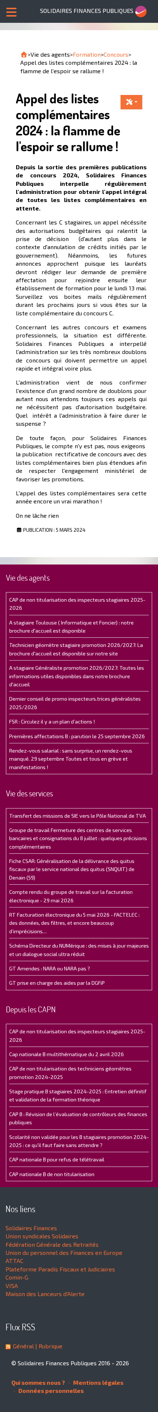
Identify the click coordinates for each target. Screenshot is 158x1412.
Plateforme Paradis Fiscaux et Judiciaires (60, 1269)
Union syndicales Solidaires (42, 1235)
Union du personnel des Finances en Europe (64, 1252)
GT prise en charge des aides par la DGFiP (57, 983)
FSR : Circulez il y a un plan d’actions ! (52, 721)
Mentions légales (97, 1382)
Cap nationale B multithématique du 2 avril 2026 (66, 1054)
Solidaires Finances (31, 1227)
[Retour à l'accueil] (24, 54)
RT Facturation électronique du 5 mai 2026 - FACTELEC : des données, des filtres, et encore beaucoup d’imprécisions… (74, 923)
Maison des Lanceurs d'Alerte (45, 1293)
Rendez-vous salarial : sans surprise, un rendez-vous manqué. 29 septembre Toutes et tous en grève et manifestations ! (70, 758)
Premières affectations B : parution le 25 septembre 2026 (77, 736)
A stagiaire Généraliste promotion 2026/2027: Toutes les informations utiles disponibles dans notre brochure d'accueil (76, 676)
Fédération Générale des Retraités (52, 1244)
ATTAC (15, 1260)
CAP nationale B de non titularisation (51, 1174)
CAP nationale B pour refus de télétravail (56, 1159)
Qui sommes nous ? (38, 1382)
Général (23, 1345)
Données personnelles (50, 1390)
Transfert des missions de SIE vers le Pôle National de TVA (77, 816)
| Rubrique (48, 1345)
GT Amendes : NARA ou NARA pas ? (49, 968)
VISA (12, 1285)
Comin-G (17, 1277)
